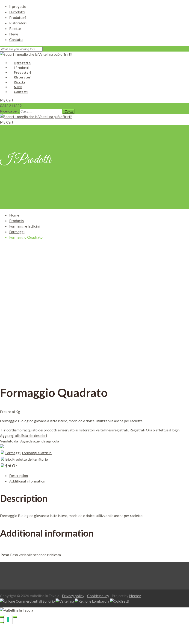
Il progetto (17, 6)
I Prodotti (17, 12)
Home (14, 215)
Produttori (17, 17)
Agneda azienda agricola (39, 441)
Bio (8, 459)
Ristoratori (18, 23)
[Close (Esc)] (2, 617)
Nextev (135, 595)
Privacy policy (73, 595)
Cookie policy (98, 595)
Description (18, 475)
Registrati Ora (141, 430)
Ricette (15, 28)
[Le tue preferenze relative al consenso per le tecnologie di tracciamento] (8, 619)
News (13, 34)
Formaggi (16, 231)
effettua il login (168, 430)
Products (16, 220)
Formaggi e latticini (24, 226)
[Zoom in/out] (15, 617)
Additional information (27, 481)
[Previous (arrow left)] (2, 622)
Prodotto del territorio (30, 459)
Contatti (16, 39)
